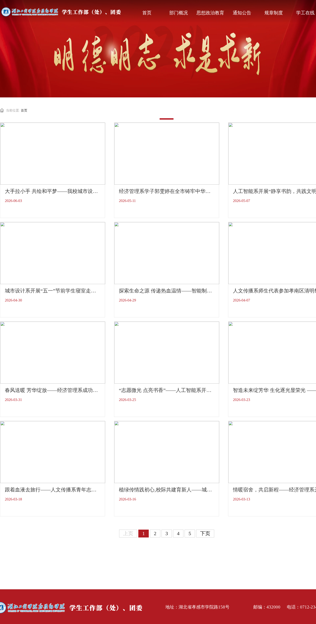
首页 (147, 12)
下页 (205, 533)
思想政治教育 (210, 12)
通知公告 (242, 12)
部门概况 (178, 12)
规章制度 (273, 12)
